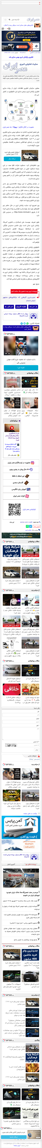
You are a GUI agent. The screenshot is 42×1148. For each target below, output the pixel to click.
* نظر (37, 726)
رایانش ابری (28, 530)
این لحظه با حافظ (18, 476)
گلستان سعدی (18, 482)
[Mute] (9, 353)
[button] (7, 28)
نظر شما (37, 708)
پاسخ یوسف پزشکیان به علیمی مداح (25, 940)
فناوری (31, 52)
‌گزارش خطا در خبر (37, 527)
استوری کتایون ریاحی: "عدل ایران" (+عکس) (23, 923)
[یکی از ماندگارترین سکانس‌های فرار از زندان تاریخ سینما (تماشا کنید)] (11, 428)
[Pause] (6, 353)
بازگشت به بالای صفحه (30, 814)
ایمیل (37, 719)
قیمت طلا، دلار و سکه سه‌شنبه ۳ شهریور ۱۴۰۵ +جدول (20, 901)
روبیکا (15, 127)
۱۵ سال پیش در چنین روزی (19, 469)
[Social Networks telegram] (21, 323)
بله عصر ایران (7, 127)
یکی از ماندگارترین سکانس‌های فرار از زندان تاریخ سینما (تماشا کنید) (12, 437)
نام (38, 712)
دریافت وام (12, 159)
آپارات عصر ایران (19, 496)
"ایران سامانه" (16, 1146)
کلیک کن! (21, 367)
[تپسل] (5, 334)
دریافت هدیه (14, 1137)
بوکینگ (31, 759)
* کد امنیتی (36, 742)
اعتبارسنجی (37, 759)
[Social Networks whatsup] (27, 323)
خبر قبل (10, 306)
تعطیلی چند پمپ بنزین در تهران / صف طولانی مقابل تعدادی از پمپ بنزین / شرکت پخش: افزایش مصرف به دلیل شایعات (22, 931)
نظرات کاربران (21, 306)
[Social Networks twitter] (24, 323)
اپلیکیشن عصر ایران (29, 509)
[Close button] (40, 1128)
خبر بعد (32, 306)
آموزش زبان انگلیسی (19, 489)
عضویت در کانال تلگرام (26, 127)
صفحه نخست (37, 52)
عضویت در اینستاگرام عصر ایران (19, 462)
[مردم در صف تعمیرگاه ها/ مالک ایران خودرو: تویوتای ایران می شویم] (21, 878)
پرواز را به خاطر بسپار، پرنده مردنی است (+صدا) (16, 315)
